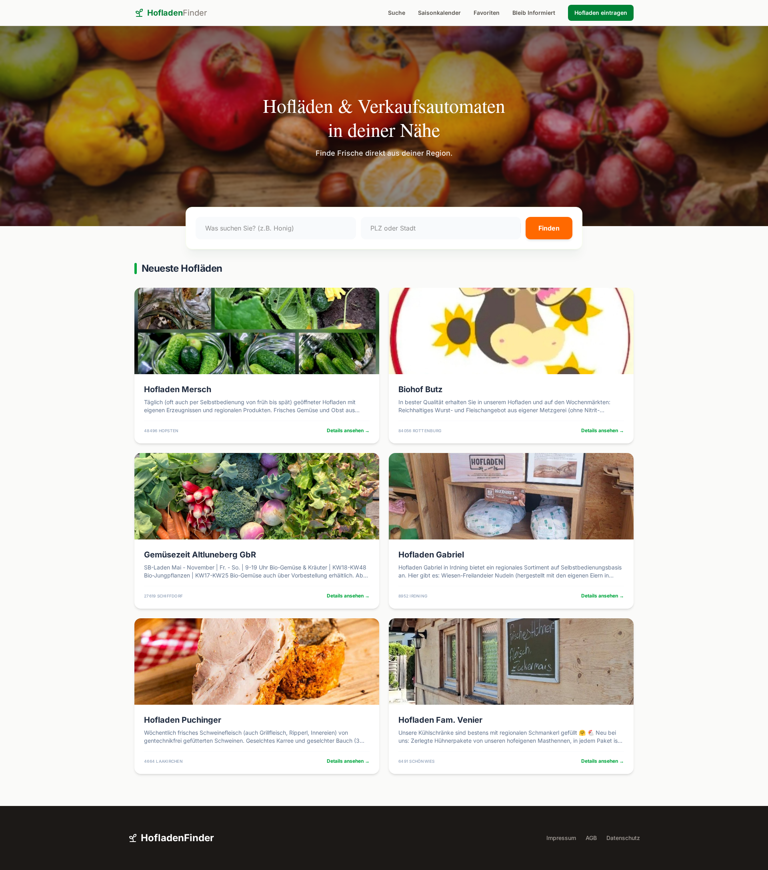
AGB (591, 837)
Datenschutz (623, 837)
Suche (396, 12)
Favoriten (487, 12)
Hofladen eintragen (600, 12)
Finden (549, 228)
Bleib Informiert (533, 12)
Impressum (561, 837)
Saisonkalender (439, 12)
